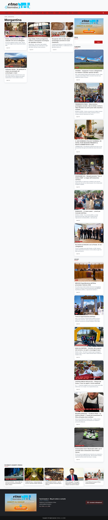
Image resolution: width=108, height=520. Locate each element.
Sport (45, 12)
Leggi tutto (8, 48)
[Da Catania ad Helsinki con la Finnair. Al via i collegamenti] (89, 233)
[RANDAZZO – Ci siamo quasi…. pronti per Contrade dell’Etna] (89, 200)
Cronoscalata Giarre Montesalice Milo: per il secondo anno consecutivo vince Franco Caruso (88, 450)
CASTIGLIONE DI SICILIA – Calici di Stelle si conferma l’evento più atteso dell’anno (53, 483)
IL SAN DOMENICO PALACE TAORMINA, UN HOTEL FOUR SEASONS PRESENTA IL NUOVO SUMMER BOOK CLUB (88, 142)
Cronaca (17, 12)
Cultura (57, 12)
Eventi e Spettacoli (37, 12)
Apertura (34, 35)
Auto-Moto (51, 12)
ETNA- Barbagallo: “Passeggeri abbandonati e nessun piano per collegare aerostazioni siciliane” (72, 483)
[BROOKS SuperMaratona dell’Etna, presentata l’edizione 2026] (89, 272)
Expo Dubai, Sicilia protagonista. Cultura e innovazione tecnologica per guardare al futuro (39, 40)
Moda (70, 12)
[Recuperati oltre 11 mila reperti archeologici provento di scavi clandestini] (62, 29)
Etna (41, 35)
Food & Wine (63, 12)
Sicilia (28, 12)
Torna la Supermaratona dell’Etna (85, 316)
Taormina (13, 35)
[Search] (103, 12)
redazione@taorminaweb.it (45, 504)
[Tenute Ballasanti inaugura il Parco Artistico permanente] (94, 474)
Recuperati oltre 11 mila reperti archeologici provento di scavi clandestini (61, 40)
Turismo (23, 12)
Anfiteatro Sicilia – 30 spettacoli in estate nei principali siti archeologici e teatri (15, 71)
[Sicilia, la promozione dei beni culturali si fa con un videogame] (15, 29)
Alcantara (30, 35)
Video (87, 378)
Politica (12, 12)
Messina (44, 35)
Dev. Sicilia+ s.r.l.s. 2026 (44, 506)
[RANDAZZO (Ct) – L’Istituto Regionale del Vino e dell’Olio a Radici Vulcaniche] (34, 474)
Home (6, 12)
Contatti (75, 12)
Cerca (76, 37)
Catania (7, 35)
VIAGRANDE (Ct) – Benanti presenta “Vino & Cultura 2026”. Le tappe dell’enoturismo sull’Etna (88, 177)
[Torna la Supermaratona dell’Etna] (89, 305)
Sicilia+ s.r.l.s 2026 (61, 518)
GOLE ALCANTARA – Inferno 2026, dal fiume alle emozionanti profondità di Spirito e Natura (13, 483)
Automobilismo (78, 445)
